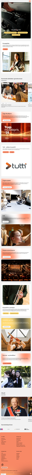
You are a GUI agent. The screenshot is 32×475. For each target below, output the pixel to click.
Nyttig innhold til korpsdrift (14, 313)
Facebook (17, 456)
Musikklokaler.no (3, 458)
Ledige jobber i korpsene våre (20, 446)
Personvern (3, 472)
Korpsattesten (3, 455)
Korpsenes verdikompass (16, 34)
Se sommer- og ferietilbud (7, 363)
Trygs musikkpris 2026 (7, 120)
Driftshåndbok (3, 454)
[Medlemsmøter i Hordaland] (14, 94)
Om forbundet (3, 439)
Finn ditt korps (18, 440)
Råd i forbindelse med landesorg (22, 32)
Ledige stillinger (3, 441)
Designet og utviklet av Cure (18, 472)
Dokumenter (18, 439)
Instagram (18, 453)
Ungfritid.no (3, 457)
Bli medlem (3, 442)
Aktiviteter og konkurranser (20, 445)
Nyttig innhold (18, 438)
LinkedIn (17, 454)
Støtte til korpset (6, 313)
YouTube (17, 457)
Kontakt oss (3, 438)
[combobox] (3, 474)
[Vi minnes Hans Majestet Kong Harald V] (14, 408)
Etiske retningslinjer (19, 442)
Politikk (17, 441)
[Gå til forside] (2, 465)
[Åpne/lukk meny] (30, 1)
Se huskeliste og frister (7, 326)
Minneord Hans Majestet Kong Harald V (10, 32)
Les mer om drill (6, 221)
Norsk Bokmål (2, 474)
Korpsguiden (5, 49)
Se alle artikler (3, 394)
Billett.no (2, 459)
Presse (2, 440)
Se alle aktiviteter (4, 80)
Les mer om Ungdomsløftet (7, 187)
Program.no (3, 456)
